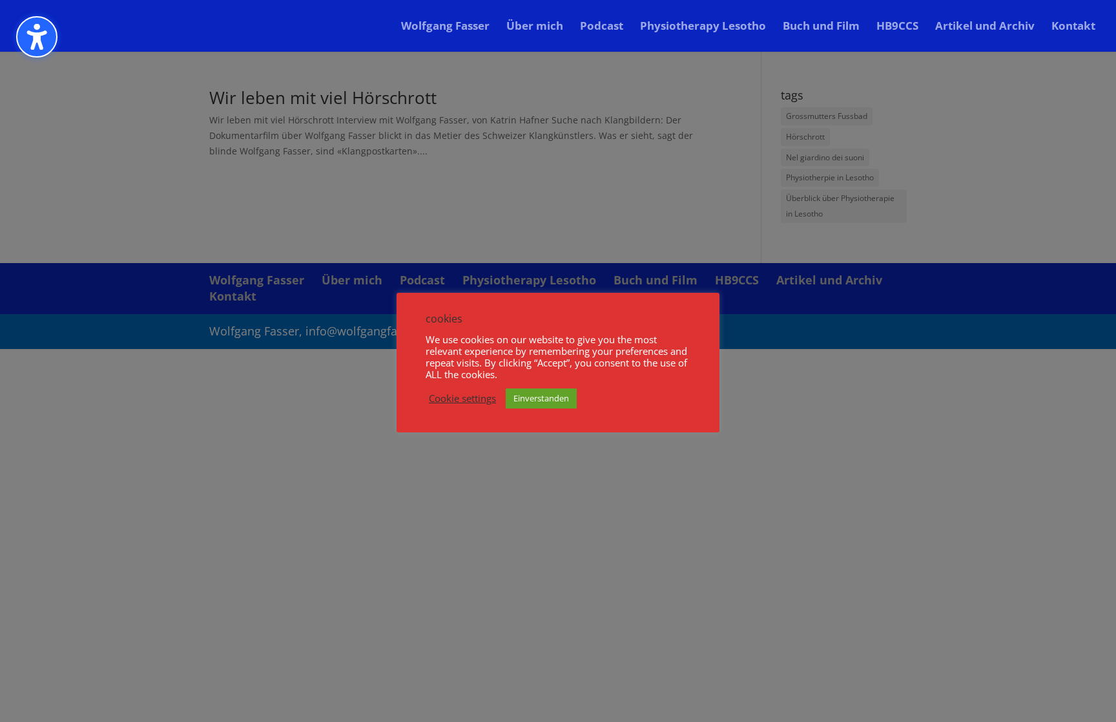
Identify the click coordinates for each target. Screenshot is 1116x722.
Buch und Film (821, 27)
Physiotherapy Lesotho (703, 27)
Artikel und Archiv (985, 27)
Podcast (601, 27)
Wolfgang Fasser (445, 27)
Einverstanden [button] (541, 398)
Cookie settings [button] (462, 398)
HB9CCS (897, 27)
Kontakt (1073, 27)
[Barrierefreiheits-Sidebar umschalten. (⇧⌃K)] (36, 37)
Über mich (534, 27)
